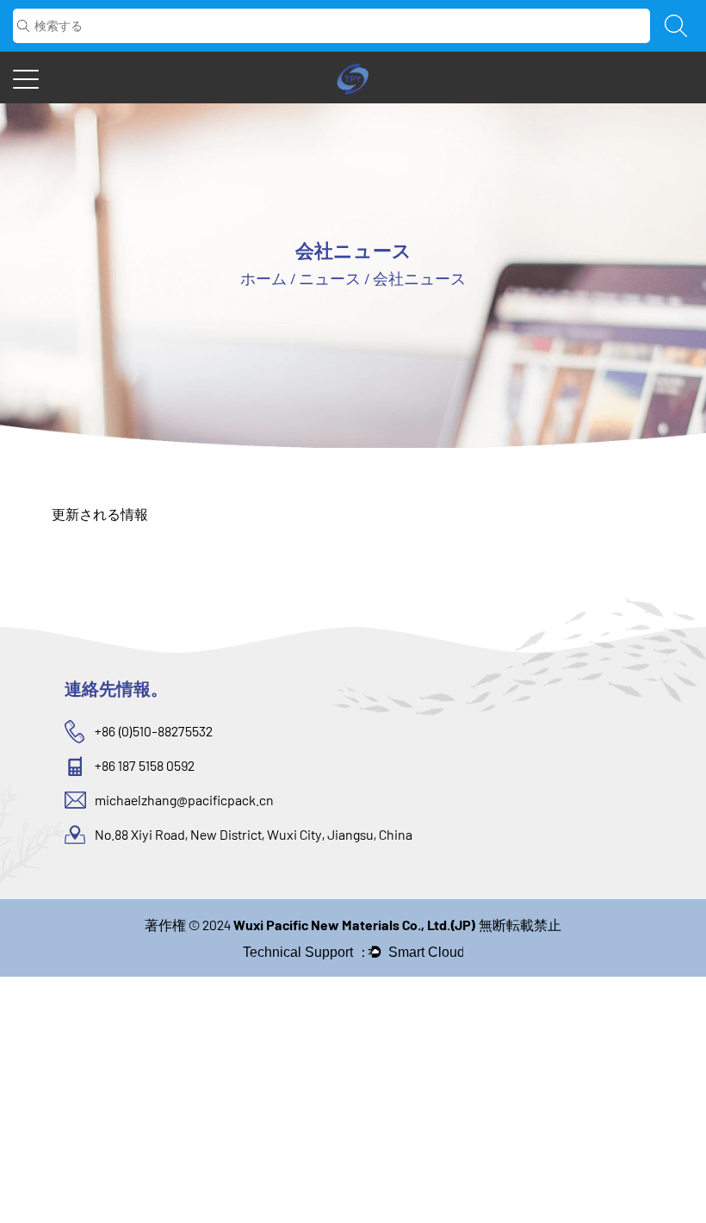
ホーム (263, 278)
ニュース (330, 278)
